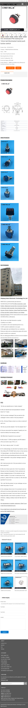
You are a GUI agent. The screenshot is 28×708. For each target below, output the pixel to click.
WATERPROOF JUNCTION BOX (7, 670)
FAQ (2, 647)
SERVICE (2, 645)
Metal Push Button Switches (12, 49)
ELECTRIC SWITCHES (5, 668)
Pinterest (25, 1)
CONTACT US (3, 643)
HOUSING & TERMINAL (5, 657)
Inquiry (18, 67)
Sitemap (2, 649)
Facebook (19, 1)
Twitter (21, 1)
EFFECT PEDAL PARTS (5, 664)
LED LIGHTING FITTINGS (5, 659)
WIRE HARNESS (4, 661)
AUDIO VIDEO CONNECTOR (6, 666)
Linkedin (23, 1)
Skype (26, 1)
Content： (2, 617)
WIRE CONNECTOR (4, 655)
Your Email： (3, 612)
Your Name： (3, 606)
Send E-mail (10, 67)
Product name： (4, 601)
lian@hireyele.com (7, 696)
